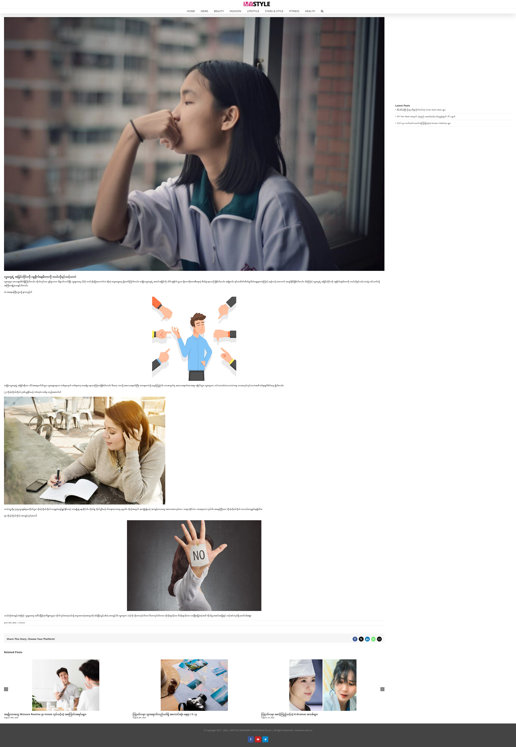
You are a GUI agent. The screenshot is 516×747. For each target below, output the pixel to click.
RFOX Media (259, 730)
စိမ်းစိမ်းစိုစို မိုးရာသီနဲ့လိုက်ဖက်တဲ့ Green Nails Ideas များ (421, 109)
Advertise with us (303, 730)
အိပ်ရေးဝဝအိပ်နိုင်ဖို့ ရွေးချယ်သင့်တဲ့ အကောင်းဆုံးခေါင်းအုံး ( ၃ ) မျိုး (168, 714)
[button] (322, 11)
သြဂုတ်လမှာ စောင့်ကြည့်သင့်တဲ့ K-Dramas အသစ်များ (32, 714)
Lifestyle (21, 622)
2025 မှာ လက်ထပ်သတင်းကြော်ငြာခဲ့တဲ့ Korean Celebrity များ (424, 123)
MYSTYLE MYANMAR (240, 730)
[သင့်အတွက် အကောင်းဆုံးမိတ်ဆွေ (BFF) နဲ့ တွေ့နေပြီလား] (322, 660)
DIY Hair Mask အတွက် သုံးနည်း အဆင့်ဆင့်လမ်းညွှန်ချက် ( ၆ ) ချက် (426, 116)
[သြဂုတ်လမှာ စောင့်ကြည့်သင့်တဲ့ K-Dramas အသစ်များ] (65, 660)
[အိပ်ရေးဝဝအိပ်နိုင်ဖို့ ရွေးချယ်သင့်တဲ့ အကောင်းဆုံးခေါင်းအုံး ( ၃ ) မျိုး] (194, 660)
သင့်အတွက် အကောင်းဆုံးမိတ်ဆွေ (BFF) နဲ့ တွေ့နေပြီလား (290, 714)
